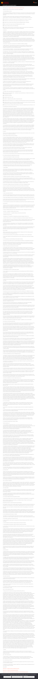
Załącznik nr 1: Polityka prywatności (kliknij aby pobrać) (11, 668)
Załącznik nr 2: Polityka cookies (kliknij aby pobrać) (10, 670)
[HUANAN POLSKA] (5, 3)
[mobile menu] (30, 3)
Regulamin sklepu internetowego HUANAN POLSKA (16, 7)
